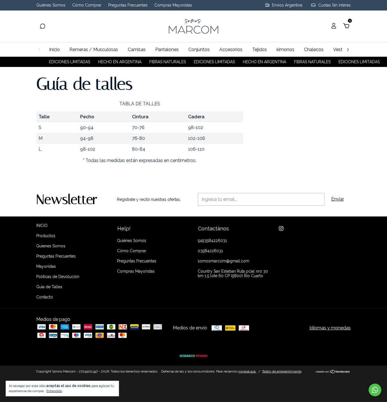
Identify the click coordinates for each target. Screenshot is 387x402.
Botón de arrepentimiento (281, 371)
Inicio (54, 49)
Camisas (137, 49)
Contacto (44, 297)
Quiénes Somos (50, 5)
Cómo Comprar (86, 5)
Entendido (54, 391)
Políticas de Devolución (57, 276)
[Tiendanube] (333, 372)
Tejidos (259, 49)
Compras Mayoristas (173, 5)
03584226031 (210, 251)
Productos (45, 235)
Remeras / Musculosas (93, 49)
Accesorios (231, 49)
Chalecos (314, 49)
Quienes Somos (50, 246)
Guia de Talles (49, 287)
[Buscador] (42, 26)
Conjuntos (199, 49)
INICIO (42, 225)
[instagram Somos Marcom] (281, 228)
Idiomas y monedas (330, 328)
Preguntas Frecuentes (128, 5)
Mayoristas (46, 266)
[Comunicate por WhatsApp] (375, 390)
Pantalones (167, 49)
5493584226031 (212, 240)
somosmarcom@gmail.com (223, 261)
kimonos (285, 49)
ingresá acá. (247, 371)
